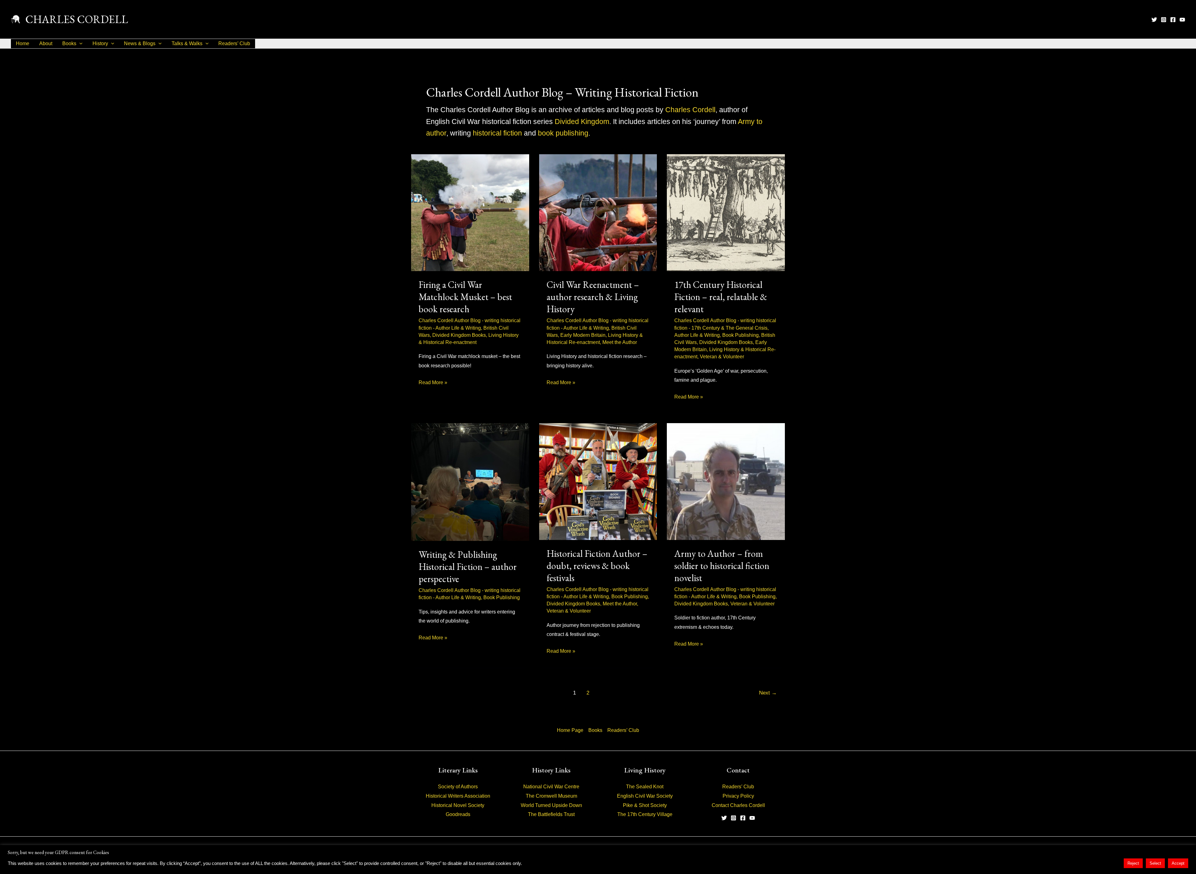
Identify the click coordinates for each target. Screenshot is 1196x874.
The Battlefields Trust (551, 814)
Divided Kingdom (582, 121)
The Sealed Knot (644, 786)
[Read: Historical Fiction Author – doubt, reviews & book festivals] (598, 481)
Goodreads (458, 814)
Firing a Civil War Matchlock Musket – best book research (465, 297)
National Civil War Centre (551, 786)
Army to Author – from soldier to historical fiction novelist (721, 565)
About (45, 43)
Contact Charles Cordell (738, 805)
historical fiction (497, 133)
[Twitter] (1154, 19)
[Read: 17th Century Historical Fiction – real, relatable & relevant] (726, 212)
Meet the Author (619, 342)
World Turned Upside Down (551, 805)
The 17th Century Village (644, 814)
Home (22, 43)
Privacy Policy (738, 796)
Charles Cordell (690, 110)
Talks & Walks (187, 43)
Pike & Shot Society (645, 805)
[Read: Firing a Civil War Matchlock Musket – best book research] (470, 212)
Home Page (570, 730)
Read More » (433, 383)
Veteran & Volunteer (722, 356)
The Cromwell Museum (551, 796)
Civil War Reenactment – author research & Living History (593, 297)
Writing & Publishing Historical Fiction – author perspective (468, 566)
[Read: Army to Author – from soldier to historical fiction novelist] (726, 481)
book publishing (563, 133)
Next (768, 693)
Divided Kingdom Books (459, 335)
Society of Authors (458, 786)
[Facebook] (1173, 19)
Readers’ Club (234, 43)
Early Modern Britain (582, 335)
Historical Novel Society (457, 805)
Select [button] (1155, 863)
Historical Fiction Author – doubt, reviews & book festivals (597, 565)
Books (69, 43)
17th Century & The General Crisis (729, 328)
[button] (79, 43)
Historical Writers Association (458, 796)
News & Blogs (139, 43)
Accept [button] (1178, 863)
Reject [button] (1133, 863)
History (100, 43)
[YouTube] (1182, 19)
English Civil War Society (645, 796)
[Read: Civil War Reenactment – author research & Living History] (598, 212)
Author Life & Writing (458, 328)
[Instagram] (1163, 19)
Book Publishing (740, 335)
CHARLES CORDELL (76, 19)
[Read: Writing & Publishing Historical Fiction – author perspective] (470, 481)
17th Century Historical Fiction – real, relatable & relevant (720, 297)
